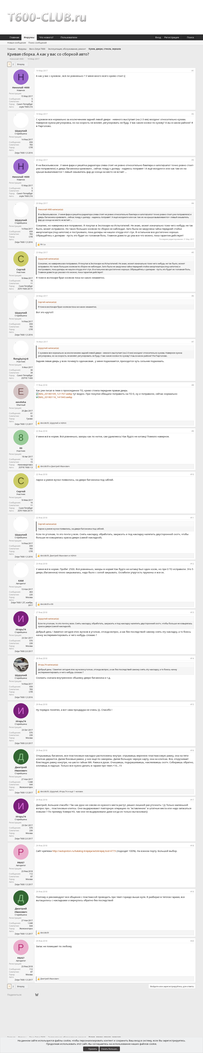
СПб (31, 147)
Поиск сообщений (37, 42)
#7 (193, 341)
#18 (192, 845)
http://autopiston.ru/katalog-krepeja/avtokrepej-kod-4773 (84, 850)
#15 (192, 704)
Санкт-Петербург (25, 104)
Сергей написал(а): (47, 302)
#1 (193, 70)
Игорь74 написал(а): (48, 664)
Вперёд (20, 64)
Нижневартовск (25, 464)
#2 (193, 114)
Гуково (29, 418)
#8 (193, 385)
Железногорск (26, 787)
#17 (192, 799)
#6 (193, 296)
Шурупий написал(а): (48, 258)
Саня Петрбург (26, 286)
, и (53, 423)
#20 (192, 941)
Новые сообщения (16, 42)
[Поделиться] (188, 71)
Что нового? (46, 37)
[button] (56, 37)
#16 (192, 750)
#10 (192, 474)
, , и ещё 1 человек (61, 791)
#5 (193, 252)
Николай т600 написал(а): (50, 209)
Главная (14, 37)
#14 (192, 658)
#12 (192, 563)
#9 (193, 431)
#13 (192, 612)
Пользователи (69, 37)
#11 (192, 517)
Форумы (29, 37)
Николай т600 (16, 58)
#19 (192, 891)
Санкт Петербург (25, 375)
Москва (29, 597)
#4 (193, 203)
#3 (193, 160)
